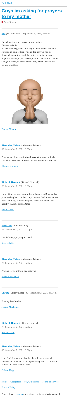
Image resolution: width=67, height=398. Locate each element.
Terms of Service (50, 381)
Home (4, 381)
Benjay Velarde (9, 129)
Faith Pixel (7, 3)
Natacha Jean (8, 332)
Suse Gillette (8, 243)
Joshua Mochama (10, 307)
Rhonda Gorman (10, 166)
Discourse (18, 394)
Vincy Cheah (8, 209)
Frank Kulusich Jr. (10, 276)
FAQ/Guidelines (31, 381)
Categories (15, 381)
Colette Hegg (8, 370)
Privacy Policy (9, 387)
